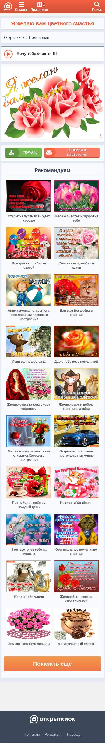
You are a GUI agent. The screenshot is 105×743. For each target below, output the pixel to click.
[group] (52, 54)
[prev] (7, 103)
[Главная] (6, 7)
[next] (98, 103)
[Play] (8, 54)
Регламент (53, 734)
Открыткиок (14, 37)
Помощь (73, 734)
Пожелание (39, 37)
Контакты (32, 734)
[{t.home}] (52, 719)
